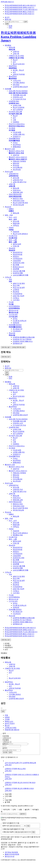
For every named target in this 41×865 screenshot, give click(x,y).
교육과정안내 (13, 173)
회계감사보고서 (18, 267)
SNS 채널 (16, 84)
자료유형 (5, 736)
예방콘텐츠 (13, 66)
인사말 (11, 302)
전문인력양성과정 (15, 194)
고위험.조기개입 (10, 727)
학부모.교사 (9, 721)
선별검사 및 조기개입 (16, 55)
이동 (28, 826)
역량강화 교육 (18, 192)
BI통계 (11, 209)
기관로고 (16, 298)
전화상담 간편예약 (19, 161)
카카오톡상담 (17, 167)
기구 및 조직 (13, 314)
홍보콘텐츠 (13, 76)
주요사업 (12, 333)
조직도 (15, 318)
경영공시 (16, 256)
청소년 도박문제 (18, 107)
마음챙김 (16, 122)
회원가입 (8, 19)
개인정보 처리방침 (11, 852)
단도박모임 (17, 331)
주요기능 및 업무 (19, 287)
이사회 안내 (13, 236)
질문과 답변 (17, 244)
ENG (10, 27)
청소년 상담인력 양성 (20, 202)
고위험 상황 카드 (19, 134)
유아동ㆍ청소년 (18, 70)
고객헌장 (16, 289)
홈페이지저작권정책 (12, 854)
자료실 (11, 227)
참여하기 (23, 814)
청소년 (15, 60)
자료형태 (5, 740)
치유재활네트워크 (15, 325)
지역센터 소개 (18, 97)
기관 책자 (16, 300)
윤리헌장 (16, 292)
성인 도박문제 (18, 109)
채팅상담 (16, 163)
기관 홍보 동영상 (19, 82)
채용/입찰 (16, 223)
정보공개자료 (17, 254)
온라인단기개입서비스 (17, 124)
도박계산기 (17, 136)
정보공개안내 (17, 252)
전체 (3, 711)
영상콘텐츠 (17, 145)
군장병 (7, 719)
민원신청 (16, 246)
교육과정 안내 (18, 180)
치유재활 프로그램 (19, 95)
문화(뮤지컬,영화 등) (12, 730)
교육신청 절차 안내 (19, 182)
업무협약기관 (17, 343)
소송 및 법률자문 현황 (20, 275)
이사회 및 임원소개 (19, 320)
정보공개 (12, 248)
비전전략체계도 (14, 306)
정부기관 (5, 826)
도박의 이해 (17, 105)
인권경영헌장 (17, 294)
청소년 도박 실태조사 (20, 234)
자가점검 (12, 128)
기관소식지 (17, 80)
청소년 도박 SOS (18, 64)
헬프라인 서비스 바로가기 (18, 157)
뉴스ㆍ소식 (13, 217)
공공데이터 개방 (18, 263)
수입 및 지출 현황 (19, 271)
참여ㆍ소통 (13, 240)
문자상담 (16, 165)
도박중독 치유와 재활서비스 (23, 341)
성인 (14, 62)
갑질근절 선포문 (18, 296)
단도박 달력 (17, 132)
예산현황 (16, 265)
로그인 (7, 17)
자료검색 (16, 231)
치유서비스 (17, 190)
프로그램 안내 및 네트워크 (18, 91)
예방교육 (12, 47)
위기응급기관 (17, 329)
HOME (7, 643)
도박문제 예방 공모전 (20, 87)
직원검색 (16, 323)
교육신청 (16, 53)
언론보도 (16, 225)
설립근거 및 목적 (19, 283)
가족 (14, 120)
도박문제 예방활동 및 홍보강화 (24, 337)
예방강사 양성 (18, 198)
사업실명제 (17, 260)
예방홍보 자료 (18, 535)
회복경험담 (17, 147)
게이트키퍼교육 (18, 205)
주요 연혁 (16, 285)
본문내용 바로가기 (7, 2)
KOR (7, 24)
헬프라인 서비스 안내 (16, 151)
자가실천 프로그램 (15, 111)
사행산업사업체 (8, 832)
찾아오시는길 (13, 310)
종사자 (7, 725)
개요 (10, 279)
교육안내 (16, 51)
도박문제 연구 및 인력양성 (22, 339)
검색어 (4, 748)
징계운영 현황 (18, 273)
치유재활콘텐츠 (14, 138)
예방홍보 (8, 645)
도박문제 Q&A (14, 101)
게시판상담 (17, 169)
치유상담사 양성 (18, 200)
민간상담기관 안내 (19, 99)
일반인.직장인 (10, 723)
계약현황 (16, 269)
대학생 (7, 717)
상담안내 (16, 155)
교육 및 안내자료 (19, 74)
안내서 (15, 142)
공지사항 (16, 178)
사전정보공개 (17, 258)
